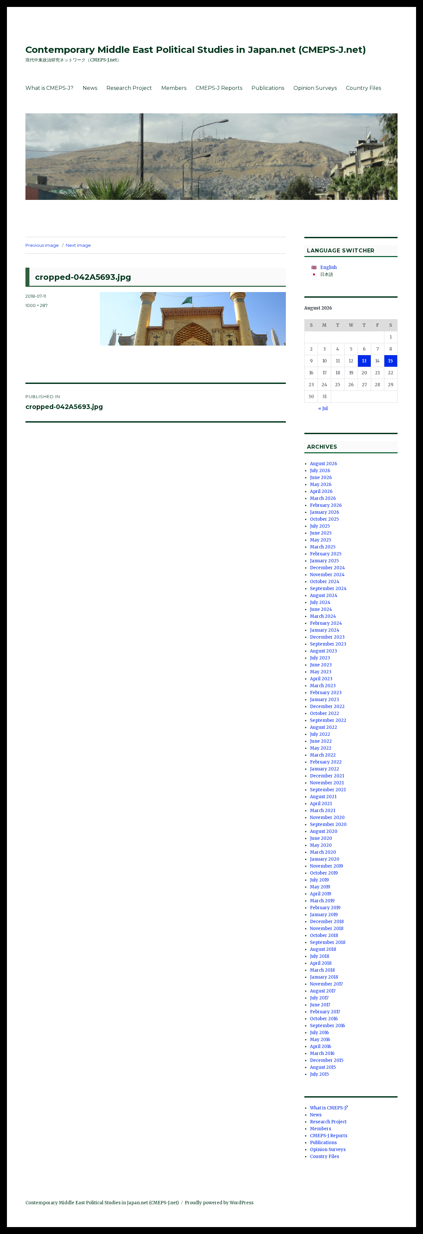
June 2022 (321, 741)
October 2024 (324, 581)
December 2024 (327, 568)
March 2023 (323, 686)
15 (390, 361)
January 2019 (324, 914)
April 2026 (321, 491)
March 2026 (323, 498)
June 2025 (320, 533)
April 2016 (320, 1046)
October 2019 (324, 873)
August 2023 (323, 651)
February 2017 (325, 1012)
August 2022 (323, 727)
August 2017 (322, 991)
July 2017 (319, 998)
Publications (267, 88)
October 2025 (324, 519)
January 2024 (324, 630)
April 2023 (321, 679)
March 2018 (322, 970)
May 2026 (320, 484)
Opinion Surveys (315, 88)
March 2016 (322, 1053)
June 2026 (321, 477)
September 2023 (328, 644)
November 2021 (327, 783)
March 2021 (322, 810)
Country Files (363, 88)
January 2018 (324, 977)
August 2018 (323, 949)
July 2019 (319, 880)
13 (364, 361)
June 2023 (321, 665)
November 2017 (326, 984)
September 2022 (328, 720)
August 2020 (323, 831)
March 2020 (323, 852)
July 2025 (320, 526)
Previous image (42, 245)
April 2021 (321, 803)
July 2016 (319, 1032)
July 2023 (320, 658)
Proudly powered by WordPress (219, 1203)
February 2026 (326, 505)
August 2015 (323, 1067)
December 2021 (327, 776)
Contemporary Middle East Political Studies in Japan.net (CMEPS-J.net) (195, 49)
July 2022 (320, 734)
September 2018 (327, 942)
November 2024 (327, 575)
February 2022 (326, 762)
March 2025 (322, 547)
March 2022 (323, 755)
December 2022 (327, 706)
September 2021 (328, 790)
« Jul (323, 408)
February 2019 (325, 908)
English (328, 267)
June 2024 (321, 609)
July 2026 (320, 470)
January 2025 (324, 561)
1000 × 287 (36, 305)
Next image (78, 245)
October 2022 (324, 713)
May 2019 (320, 887)
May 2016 (320, 1039)
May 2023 (320, 672)
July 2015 (319, 1074)
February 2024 (326, 623)
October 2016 (324, 1019)
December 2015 (326, 1060)
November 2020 (327, 817)
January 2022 (324, 769)
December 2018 (327, 921)
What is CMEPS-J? (49, 88)
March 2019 (322, 901)
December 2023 (327, 637)
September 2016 (327, 1025)
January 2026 (324, 512)
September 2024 (328, 588)
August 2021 (323, 797)
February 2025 (325, 554)
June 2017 (320, 1005)
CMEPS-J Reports (219, 88)
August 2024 (323, 595)
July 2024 (320, 602)
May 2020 (321, 845)
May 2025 (320, 540)
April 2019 (320, 894)
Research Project (129, 88)
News (90, 88)
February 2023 (326, 692)
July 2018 (319, 956)
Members (173, 88)
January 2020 (324, 859)
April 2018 (320, 963)
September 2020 (328, 824)
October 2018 (324, 935)
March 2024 (323, 616)
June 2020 (321, 838)
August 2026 (323, 464)
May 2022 (320, 748)
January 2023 (324, 699)
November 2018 (326, 928)
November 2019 (326, 866)
